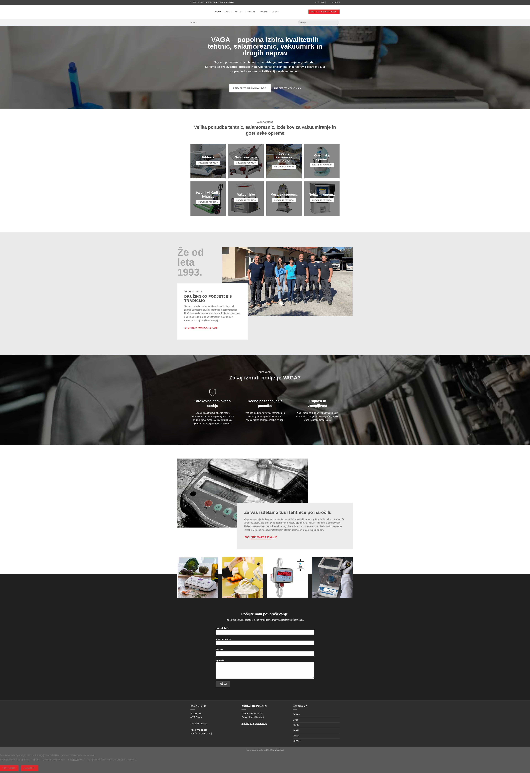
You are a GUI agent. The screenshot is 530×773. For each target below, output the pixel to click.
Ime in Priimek (222, 628)
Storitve (237, 12)
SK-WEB (275, 12)
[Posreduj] (336, 22)
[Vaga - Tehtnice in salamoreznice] (200, 11)
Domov (217, 12)
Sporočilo (220, 660)
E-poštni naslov (223, 639)
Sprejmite (9, 768)
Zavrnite (30, 768)
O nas (227, 12)
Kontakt (264, 12)
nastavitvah (76, 760)
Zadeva (219, 650)
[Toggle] (338, 725)
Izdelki (251, 12)
